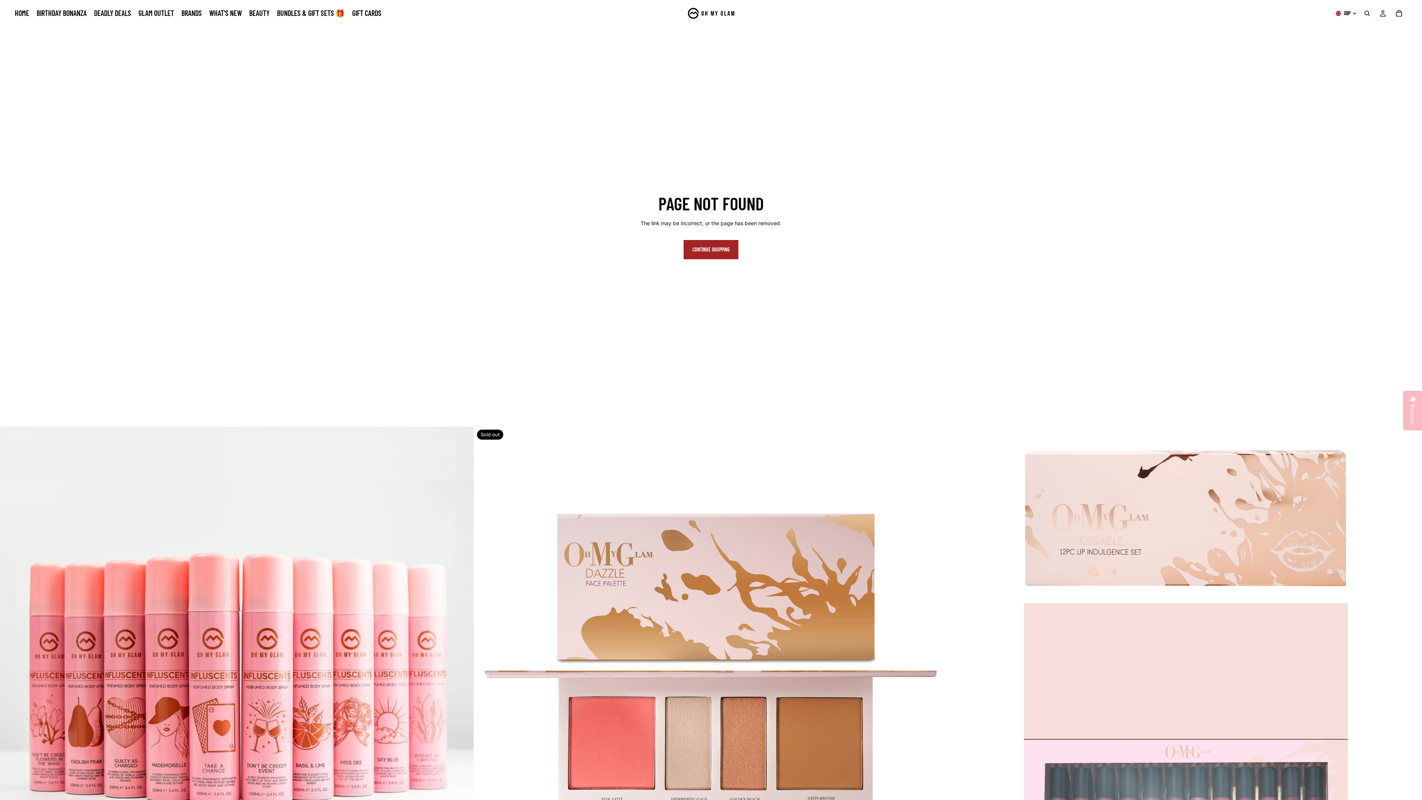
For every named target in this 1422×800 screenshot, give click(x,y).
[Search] (1367, 13)
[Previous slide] (11, 664)
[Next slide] (462, 664)
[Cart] (1399, 13)
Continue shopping (711, 249)
